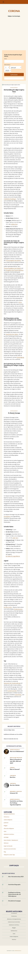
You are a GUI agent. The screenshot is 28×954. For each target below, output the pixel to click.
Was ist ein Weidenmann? (17, 751)
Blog (5, 851)
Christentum (13, 775)
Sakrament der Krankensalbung (12, 683)
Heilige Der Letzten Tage (9, 854)
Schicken (14, 74)
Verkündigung (20, 357)
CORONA (14, 11)
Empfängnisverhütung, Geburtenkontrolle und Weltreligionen (14, 894)
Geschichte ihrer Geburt (12, 334)
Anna (20, 302)
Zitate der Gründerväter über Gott (11, 738)
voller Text (15, 538)
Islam (5, 831)
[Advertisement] (14, 35)
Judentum (12, 767)
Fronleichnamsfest (12, 691)
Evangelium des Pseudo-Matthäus (14, 270)
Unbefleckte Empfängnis (10, 199)
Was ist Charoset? (15, 769)
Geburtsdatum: (7, 64)
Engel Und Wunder (8, 846)
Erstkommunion (18, 609)
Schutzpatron (7, 516)
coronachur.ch (18, 950)
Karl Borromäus (8, 607)
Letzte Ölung (18, 694)
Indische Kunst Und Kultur (16, 757)
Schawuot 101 (14, 793)
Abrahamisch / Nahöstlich (16, 791)
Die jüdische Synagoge (14, 901)
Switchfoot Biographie (14, 884)
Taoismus (14, 939)
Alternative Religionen (9, 828)
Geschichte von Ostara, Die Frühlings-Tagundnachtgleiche (16, 803)
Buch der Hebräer (15, 785)
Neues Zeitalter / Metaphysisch (11, 840)
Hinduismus (6, 816)
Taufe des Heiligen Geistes (9, 730)
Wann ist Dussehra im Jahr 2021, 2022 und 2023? (16, 761)
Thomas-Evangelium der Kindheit (12, 268)
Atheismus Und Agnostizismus (14, 919)
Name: (5, 58)
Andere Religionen (8, 819)
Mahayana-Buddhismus (9, 814)
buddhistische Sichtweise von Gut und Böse (13, 734)
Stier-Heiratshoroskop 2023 (16, 876)
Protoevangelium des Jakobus (13, 260)
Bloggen (5, 825)
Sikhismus (6, 843)
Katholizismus (14, 87)
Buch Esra (12, 777)
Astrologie (6, 837)
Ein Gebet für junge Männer (13, 556)
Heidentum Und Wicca (15, 749)
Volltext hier (14, 224)
